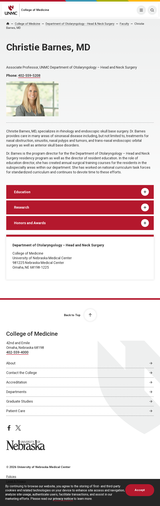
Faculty (124, 24)
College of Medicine (35, 10)
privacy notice (63, 499)
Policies (11, 476)
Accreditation (16, 382)
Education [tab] (22, 192)
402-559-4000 (17, 352)
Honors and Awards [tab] (30, 223)
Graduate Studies (19, 401)
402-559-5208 (29, 75)
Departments (16, 392)
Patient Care (15, 411)
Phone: (12, 75)
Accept (140, 490)
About (10, 363)
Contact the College (21, 373)
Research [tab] (21, 207)
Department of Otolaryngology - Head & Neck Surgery (80, 24)
